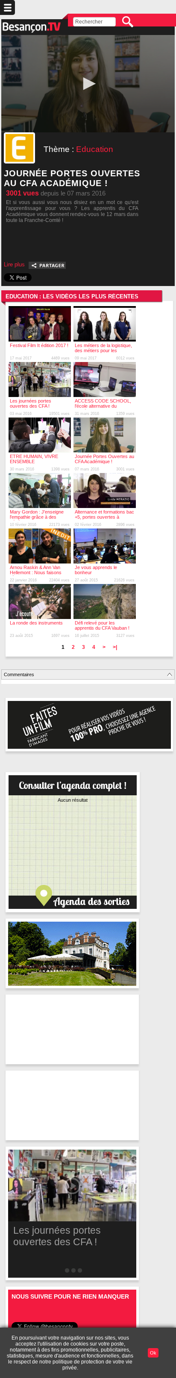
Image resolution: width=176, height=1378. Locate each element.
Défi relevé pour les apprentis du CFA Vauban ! (102, 625)
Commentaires (19, 674)
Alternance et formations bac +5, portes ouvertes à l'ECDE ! (104, 517)
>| (115, 647)
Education (94, 149)
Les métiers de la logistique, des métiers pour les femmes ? (103, 350)
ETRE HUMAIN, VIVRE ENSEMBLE (34, 459)
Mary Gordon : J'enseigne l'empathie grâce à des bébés (37, 517)
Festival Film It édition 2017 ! (39, 345)
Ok (153, 1352)
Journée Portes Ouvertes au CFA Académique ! (104, 459)
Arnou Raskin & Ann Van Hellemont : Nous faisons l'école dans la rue (36, 572)
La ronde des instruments (36, 622)
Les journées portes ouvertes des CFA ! (30, 403)
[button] (88, 83)
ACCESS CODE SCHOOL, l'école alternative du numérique (103, 406)
